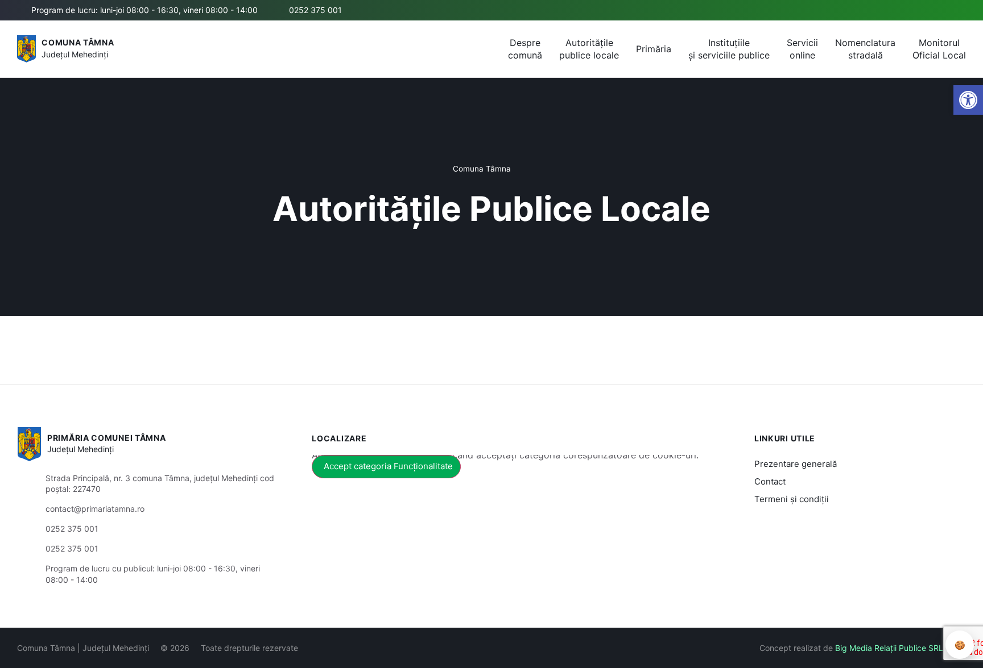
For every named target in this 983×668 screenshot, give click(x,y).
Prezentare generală (795, 463)
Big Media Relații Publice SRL (889, 648)
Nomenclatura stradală (865, 49)
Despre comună (525, 49)
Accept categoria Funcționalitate (388, 466)
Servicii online (802, 49)
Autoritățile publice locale (589, 49)
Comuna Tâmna (78, 42)
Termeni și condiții (791, 499)
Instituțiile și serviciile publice (729, 49)
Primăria (653, 49)
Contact (770, 481)
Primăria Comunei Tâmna (106, 437)
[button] (968, 100)
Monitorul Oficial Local (939, 49)
